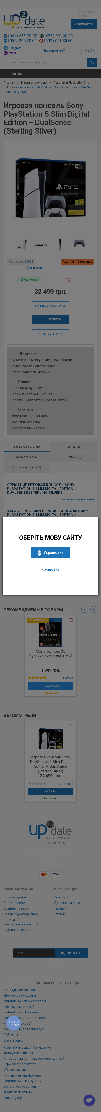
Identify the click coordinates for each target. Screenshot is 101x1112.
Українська (54, 552)
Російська (50, 569)
